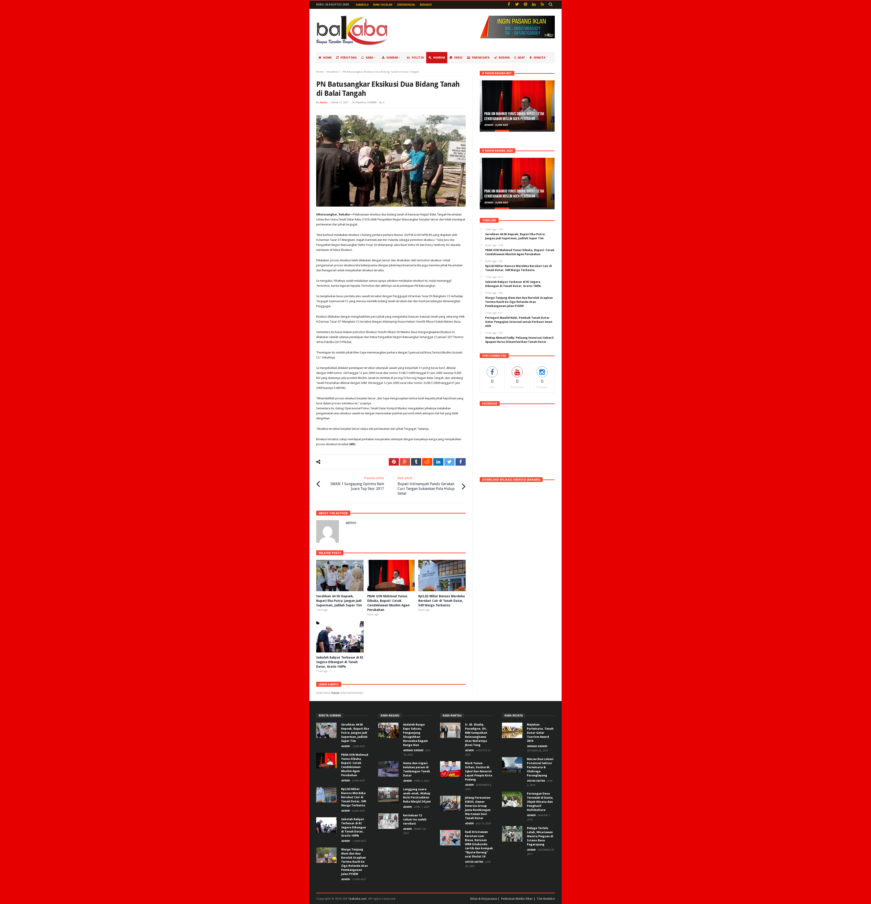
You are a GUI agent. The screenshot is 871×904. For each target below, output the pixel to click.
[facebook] (460, 462)
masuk (335, 692)
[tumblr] (416, 462)
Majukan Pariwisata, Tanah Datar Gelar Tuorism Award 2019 (540, 733)
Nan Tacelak (382, 4)
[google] (405, 462)
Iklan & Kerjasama (483, 898)
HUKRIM (372, 102)
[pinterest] (394, 462)
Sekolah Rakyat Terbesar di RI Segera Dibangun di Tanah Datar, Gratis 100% (339, 662)
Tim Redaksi (546, 898)
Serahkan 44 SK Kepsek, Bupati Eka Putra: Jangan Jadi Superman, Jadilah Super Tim (339, 600)
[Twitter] (517, 4)
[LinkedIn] (534, 4)
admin (324, 102)
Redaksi (426, 4)
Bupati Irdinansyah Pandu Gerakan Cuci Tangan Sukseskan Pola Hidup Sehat (426, 486)
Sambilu (362, 4)
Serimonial (406, 4)
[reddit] (427, 462)
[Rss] (542, 4)
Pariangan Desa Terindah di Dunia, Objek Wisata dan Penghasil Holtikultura (540, 802)
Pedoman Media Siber (517, 898)
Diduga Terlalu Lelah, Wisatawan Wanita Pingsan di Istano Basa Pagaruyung (540, 836)
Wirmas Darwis (413, 750)
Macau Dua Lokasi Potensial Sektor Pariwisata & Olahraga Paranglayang (540, 767)
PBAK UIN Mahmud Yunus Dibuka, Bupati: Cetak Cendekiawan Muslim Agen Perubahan (514, 116)
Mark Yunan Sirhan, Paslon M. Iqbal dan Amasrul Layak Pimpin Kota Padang (478, 771)
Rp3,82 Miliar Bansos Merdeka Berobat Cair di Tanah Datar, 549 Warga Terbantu (441, 600)
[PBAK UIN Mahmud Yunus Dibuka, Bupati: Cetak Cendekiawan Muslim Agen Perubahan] (517, 105)
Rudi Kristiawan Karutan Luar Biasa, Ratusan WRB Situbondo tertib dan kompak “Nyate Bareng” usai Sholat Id (479, 844)
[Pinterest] (525, 4)
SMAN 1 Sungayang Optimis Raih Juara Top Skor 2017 (357, 483)
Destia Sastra (474, 861)
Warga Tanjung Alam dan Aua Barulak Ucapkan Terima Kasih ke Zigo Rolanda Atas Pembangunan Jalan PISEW (354, 862)
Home (319, 71)
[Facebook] (508, 4)
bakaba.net (358, 898)
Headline (332, 71)
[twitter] (449, 462)
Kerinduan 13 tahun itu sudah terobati (414, 819)
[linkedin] (438, 462)
